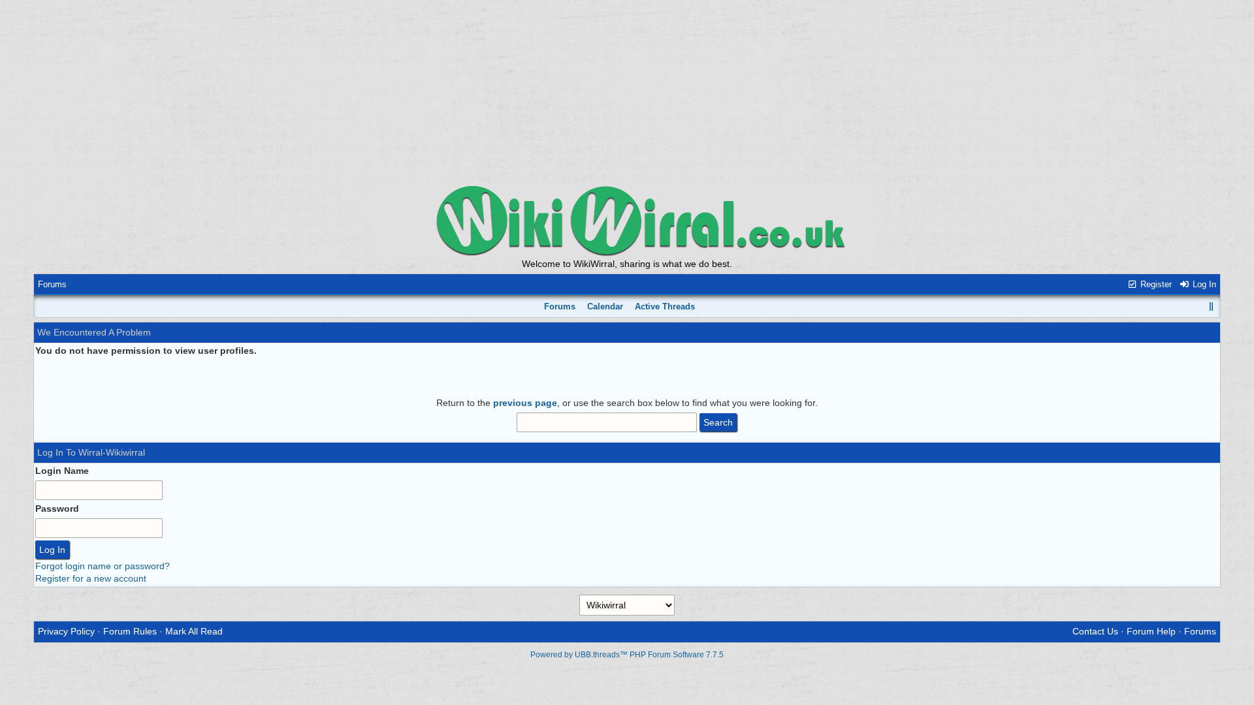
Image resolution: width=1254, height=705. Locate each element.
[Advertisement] (627, 91)
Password (57, 508)
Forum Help (1151, 631)
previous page (525, 403)
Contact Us (1095, 631)
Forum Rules (130, 631)
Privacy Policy (66, 631)
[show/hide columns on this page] (1211, 306)
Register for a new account (90, 578)
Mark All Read (194, 631)
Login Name (62, 470)
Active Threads (665, 306)
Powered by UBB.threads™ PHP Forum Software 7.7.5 (627, 654)
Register (1155, 284)
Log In (1203, 284)
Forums (52, 284)
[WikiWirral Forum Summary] (627, 220)
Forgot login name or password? (102, 566)
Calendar (605, 306)
